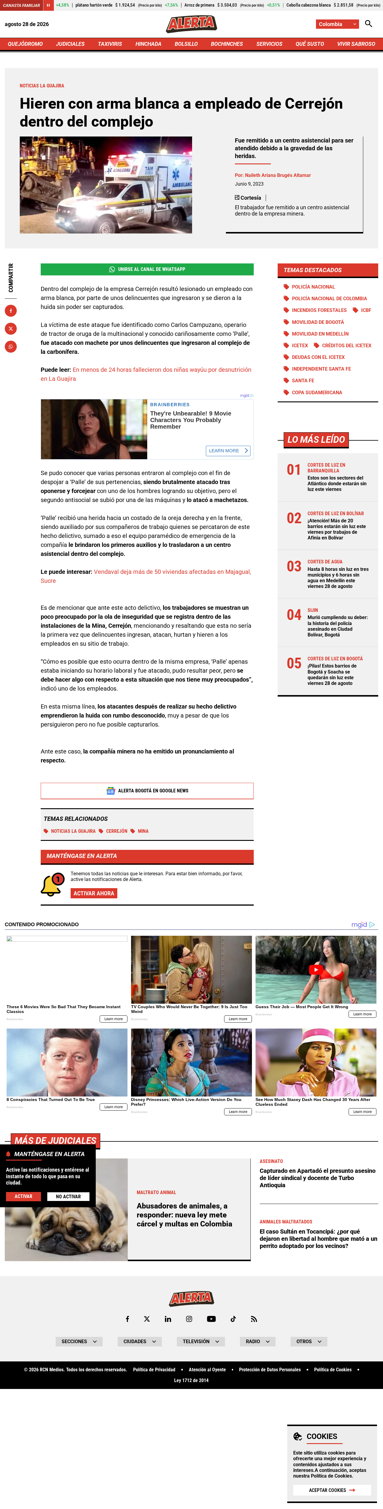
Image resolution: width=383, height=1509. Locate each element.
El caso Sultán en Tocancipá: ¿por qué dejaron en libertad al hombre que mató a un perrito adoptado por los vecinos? (318, 1238)
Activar (23, 1196)
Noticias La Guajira (73, 831)
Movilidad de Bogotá (318, 322)
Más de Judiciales (55, 1140)
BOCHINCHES (227, 44)
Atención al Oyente (207, 1369)
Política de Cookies (331, 1476)
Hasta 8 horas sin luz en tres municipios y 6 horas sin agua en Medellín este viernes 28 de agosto (338, 577)
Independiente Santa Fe (321, 369)
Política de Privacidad (154, 1369)
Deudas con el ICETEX (318, 357)
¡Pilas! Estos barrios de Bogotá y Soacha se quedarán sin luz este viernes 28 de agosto (332, 674)
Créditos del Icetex (346, 345)
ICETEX (300, 345)
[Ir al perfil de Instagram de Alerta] (189, 1319)
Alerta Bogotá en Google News (153, 791)
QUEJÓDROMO (25, 44)
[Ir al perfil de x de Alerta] (147, 1319)
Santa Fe (303, 380)
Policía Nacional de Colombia (329, 298)
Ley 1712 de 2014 (191, 1380)
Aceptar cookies (327, 1490)
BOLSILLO (186, 44)
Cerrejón (116, 831)
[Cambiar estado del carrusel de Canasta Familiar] (48, 5)
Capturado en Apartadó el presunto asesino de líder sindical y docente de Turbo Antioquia (318, 1178)
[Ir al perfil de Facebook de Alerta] (127, 1319)
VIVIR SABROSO (356, 44)
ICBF (366, 310)
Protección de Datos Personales (270, 1369)
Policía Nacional (313, 287)
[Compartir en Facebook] (11, 311)
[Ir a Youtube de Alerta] (211, 1319)
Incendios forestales (319, 310)
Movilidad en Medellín (320, 334)
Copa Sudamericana (317, 392)
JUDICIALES (70, 44)
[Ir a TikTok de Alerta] (233, 1319)
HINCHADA (149, 44)
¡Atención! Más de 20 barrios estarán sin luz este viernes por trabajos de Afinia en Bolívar (337, 529)
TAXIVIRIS (110, 44)
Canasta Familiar (21, 5)
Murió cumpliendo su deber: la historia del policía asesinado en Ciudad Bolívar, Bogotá (338, 626)
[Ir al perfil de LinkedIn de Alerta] (168, 1319)
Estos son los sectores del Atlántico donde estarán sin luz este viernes (337, 483)
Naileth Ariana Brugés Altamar (278, 175)
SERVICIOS (269, 44)
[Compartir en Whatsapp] (11, 347)
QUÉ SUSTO (310, 44)
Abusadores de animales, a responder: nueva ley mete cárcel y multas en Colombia (184, 1215)
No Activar (68, 1196)
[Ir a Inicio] (191, 24)
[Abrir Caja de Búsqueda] (368, 24)
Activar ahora (94, 893)
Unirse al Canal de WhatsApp (151, 269)
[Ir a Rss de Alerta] (254, 1319)
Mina (143, 831)
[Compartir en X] (11, 329)
